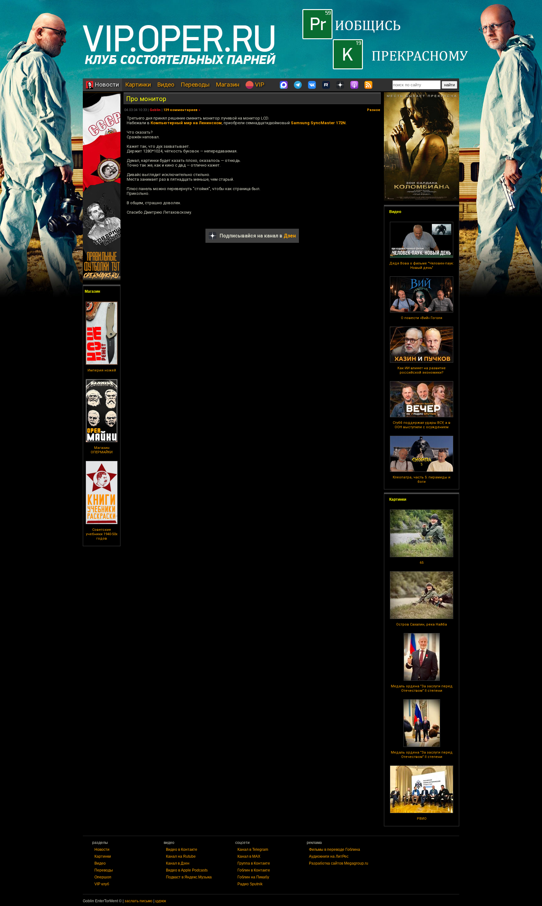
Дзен (290, 236)
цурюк (160, 901)
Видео (165, 84)
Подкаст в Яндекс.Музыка (189, 877)
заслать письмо (138, 901)
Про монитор (146, 99)
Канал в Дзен (177, 863)
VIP (258, 84)
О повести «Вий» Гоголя (421, 318)
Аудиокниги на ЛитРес (328, 856)
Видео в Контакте (181, 849)
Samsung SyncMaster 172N (318, 122)
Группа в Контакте (253, 863)
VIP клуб (101, 884)
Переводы (195, 84)
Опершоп (102, 877)
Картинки (138, 84)
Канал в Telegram (252, 849)
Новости (106, 84)
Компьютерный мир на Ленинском (186, 122)
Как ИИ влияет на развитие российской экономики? (421, 370)
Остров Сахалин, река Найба (421, 624)
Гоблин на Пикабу (253, 877)
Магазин (227, 84)
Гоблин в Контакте (253, 870)
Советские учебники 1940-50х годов (101, 534)
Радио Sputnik (250, 884)
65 (421, 563)
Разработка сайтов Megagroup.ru (338, 863)
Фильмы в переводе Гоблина (334, 849)
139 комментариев (180, 110)
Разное (373, 110)
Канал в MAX (248, 856)
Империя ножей (102, 370)
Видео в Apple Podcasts (187, 870)
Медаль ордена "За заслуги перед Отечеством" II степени (422, 688)
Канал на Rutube (181, 856)
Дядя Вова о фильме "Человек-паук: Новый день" (421, 265)
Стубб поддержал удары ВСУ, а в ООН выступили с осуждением (421, 425)
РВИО (422, 819)
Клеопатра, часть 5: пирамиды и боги (421, 479)
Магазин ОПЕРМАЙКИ (102, 450)
